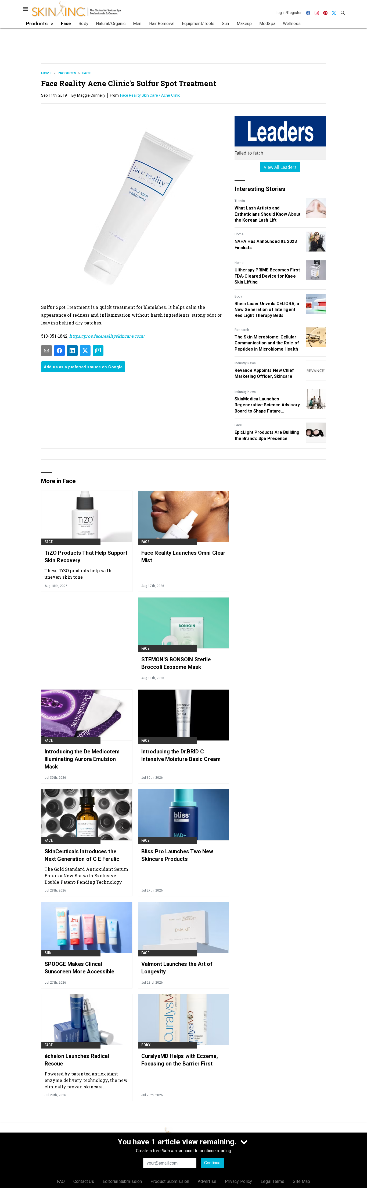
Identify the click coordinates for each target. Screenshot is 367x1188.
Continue (212, 1162)
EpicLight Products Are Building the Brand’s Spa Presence (267, 435)
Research (242, 330)
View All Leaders (280, 167)
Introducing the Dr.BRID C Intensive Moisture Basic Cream (181, 755)
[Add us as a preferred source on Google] (98, 350)
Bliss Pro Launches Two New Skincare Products (177, 855)
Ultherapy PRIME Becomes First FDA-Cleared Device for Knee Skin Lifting (267, 276)
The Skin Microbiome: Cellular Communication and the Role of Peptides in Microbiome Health (267, 343)
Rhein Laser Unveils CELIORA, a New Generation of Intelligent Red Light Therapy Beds (267, 309)
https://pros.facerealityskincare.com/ (106, 336)
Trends (240, 201)
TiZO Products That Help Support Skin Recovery (86, 557)
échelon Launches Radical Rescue (77, 1060)
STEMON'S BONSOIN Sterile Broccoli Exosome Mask (176, 663)
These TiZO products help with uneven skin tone (78, 574)
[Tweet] (85, 350)
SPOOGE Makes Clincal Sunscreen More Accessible (79, 968)
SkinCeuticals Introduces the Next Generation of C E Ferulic (82, 855)
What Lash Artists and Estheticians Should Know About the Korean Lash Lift (267, 214)
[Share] (59, 350)
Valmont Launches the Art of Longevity (177, 968)
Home (46, 73)
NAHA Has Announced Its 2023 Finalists (266, 244)
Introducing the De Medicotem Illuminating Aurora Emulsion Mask (82, 759)
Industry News (245, 363)
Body (238, 296)
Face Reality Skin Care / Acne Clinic (150, 95)
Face (86, 73)
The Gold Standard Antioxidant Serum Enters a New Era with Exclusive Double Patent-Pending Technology (86, 875)
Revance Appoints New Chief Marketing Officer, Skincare (264, 373)
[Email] (46, 350)
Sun (48, 953)
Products (66, 73)
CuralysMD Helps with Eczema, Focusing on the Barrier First (179, 1060)
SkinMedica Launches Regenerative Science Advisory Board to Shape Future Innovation (267, 405)
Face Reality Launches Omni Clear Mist (183, 557)
